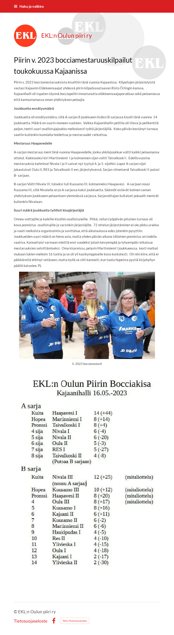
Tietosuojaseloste (30, 621)
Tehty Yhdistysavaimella (75, 620)
